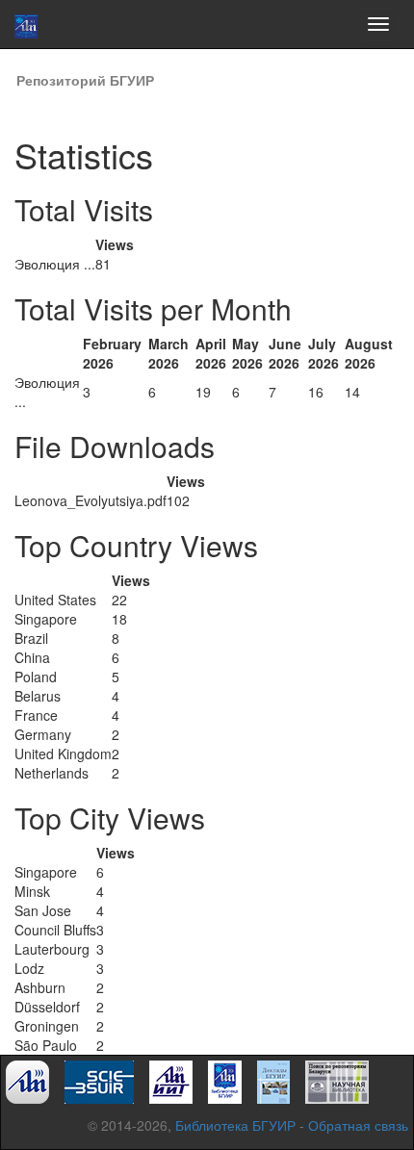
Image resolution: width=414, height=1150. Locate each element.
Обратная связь (358, 1125)
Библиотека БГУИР (235, 1125)
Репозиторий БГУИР (85, 79)
